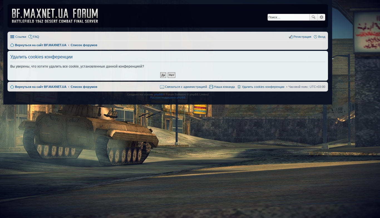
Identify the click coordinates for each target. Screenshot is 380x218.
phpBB (158, 94)
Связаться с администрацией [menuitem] (186, 86)
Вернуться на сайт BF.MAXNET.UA (40, 86)
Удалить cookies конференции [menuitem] (263, 86)
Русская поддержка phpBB (168, 97)
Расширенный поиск (321, 17)
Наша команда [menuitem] (224, 86)
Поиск (313, 17)
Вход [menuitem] (321, 36)
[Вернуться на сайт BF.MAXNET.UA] (58, 16)
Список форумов (84, 86)
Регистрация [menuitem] (302, 36)
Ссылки (20, 36)
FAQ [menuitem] (36, 36)
